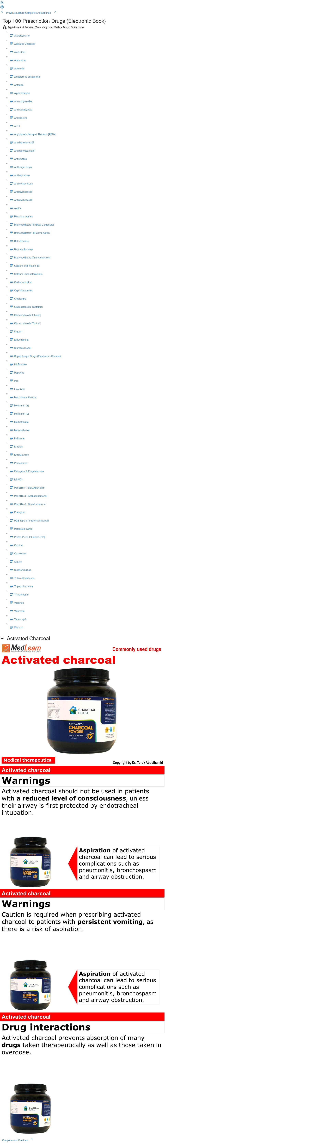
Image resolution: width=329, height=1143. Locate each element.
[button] (2, 3)
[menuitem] (2, 8)
